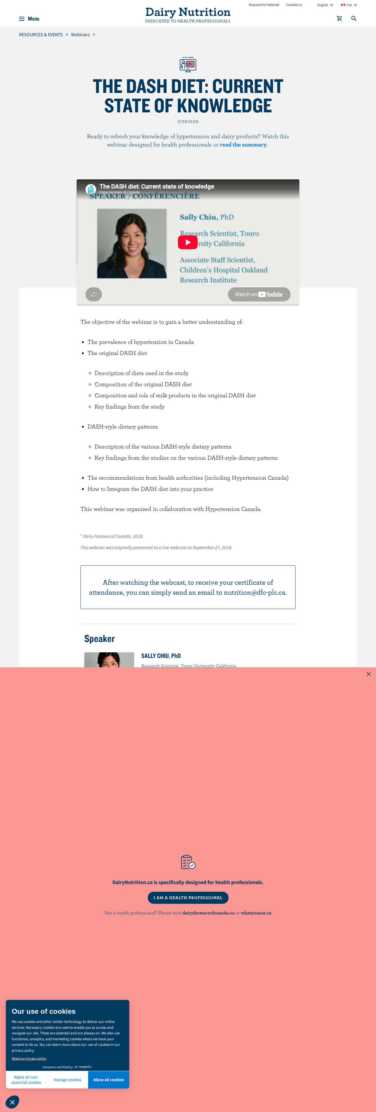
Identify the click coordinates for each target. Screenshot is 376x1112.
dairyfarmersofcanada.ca (208, 912)
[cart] (339, 19)
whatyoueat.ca (256, 912)
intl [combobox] (349, 5)
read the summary (243, 144)
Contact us (294, 4)
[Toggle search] (354, 19)
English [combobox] (322, 5)
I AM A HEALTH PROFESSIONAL (188, 897)
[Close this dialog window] (368, 674)
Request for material (264, 4)
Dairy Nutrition (188, 11)
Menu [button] (33, 19)
